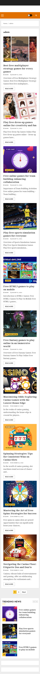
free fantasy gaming (11, 334)
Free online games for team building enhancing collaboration (19, 179)
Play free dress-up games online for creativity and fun (19, 124)
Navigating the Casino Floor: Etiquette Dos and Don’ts (19, 566)
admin (7, 75)
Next (24, 592)
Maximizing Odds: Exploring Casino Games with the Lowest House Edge (20, 399)
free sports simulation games (14, 227)
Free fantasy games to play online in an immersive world (18, 343)
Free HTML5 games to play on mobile (27, 648)
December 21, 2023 (17, 570)
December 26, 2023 (17, 463)
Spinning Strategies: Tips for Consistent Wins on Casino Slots (18, 456)
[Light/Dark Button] (30, 15)
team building (9, 170)
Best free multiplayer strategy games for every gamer (18, 68)
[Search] (36, 15)
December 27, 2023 (17, 406)
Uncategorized (10, 391)
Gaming (8, 116)
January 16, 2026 (17, 75)
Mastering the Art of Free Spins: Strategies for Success (19, 512)
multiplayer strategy (11, 59)
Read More (9, 89)
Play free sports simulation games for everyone (19, 234)
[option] (20, 615)
